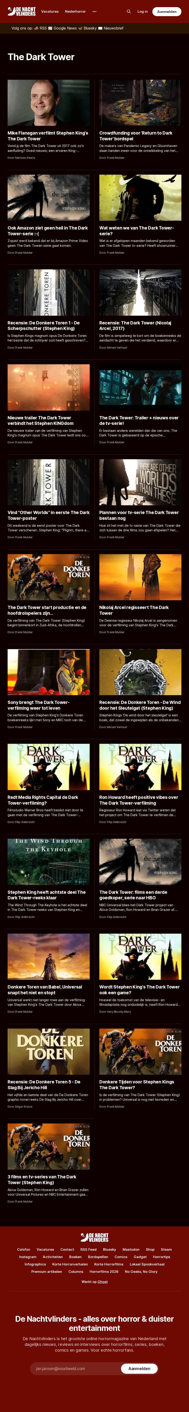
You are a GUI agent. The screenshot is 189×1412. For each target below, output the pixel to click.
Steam (166, 1249)
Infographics (35, 1264)
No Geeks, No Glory (141, 1271)
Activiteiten (53, 1257)
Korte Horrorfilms (108, 1264)
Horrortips (161, 1257)
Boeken (75, 1257)
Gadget (140, 1257)
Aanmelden (167, 11)
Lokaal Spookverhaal (147, 1264)
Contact (67, 1249)
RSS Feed (88, 1249)
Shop (150, 1249)
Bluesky (109, 1249)
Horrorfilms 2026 (104, 1271)
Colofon (23, 1249)
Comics (121, 1257)
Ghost (102, 1282)
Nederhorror (75, 11)
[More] (94, 11)
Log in (143, 11)
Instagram (27, 1257)
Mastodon (131, 1249)
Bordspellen (98, 1257)
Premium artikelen (46, 1271)
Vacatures (50, 11)
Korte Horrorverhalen (70, 1264)
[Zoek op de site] (129, 11)
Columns (75, 1271)
